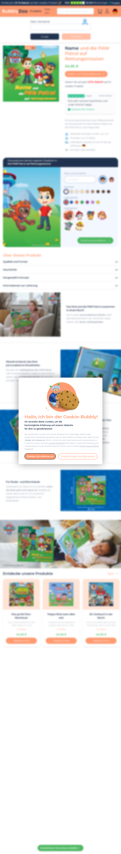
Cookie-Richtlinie (56, 443)
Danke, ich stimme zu (40, 456)
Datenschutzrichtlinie (89, 446)
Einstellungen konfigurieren (78, 456)
